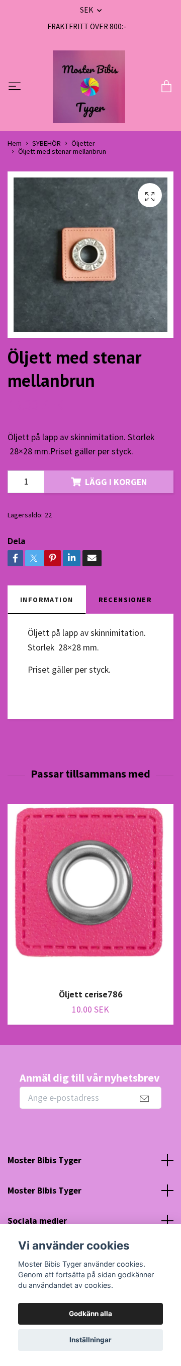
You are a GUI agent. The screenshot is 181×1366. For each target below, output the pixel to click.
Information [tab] (46, 599)
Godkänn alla (90, 1314)
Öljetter (83, 143)
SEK (87, 10)
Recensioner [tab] (125, 599)
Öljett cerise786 (91, 994)
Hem (15, 143)
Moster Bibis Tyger (44, 1160)
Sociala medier (37, 1220)
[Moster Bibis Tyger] (89, 86)
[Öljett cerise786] (90, 892)
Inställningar (90, 1340)
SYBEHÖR (46, 143)
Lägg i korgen (116, 482)
